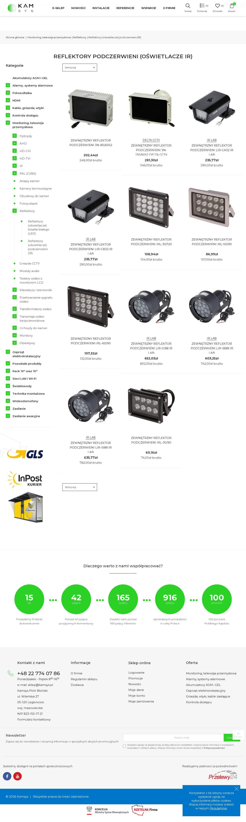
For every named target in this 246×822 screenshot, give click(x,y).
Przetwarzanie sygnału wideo (36, 299)
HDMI (16, 100)
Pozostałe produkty (27, 363)
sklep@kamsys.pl (40, 685)
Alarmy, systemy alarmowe (32, 85)
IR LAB (212, 140)
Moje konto (136, 695)
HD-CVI (25, 151)
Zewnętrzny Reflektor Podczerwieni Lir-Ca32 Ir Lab (211, 150)
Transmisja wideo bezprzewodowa (32, 318)
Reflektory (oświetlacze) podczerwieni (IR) (38, 247)
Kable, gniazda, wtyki (28, 108)
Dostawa (77, 685)
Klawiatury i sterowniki (36, 290)
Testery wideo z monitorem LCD (31, 280)
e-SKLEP (58, 8)
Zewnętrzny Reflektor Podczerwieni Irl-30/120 (151, 242)
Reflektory (27, 211)
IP (21, 166)
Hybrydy (26, 136)
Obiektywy (27, 343)
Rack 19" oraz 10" (24, 371)
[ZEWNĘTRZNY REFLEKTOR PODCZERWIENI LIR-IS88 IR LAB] (90, 405)
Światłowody (22, 386)
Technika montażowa (28, 393)
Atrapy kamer (30, 181)
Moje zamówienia (141, 701)
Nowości (78, 8)
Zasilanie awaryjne (26, 416)
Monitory (26, 335)
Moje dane (136, 690)
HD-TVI (25, 158)
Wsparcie (148, 8)
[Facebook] (7, 776)
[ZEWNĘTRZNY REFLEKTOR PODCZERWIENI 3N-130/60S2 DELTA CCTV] (151, 108)
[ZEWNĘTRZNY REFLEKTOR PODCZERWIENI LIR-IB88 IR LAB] (211, 306)
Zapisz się (232, 737)
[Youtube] (17, 776)
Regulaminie (218, 808)
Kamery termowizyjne (36, 188)
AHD (23, 143)
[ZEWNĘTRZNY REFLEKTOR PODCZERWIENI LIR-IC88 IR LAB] (151, 306)
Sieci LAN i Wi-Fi (24, 378)
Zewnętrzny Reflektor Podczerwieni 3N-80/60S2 (90, 143)
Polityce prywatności (214, 748)
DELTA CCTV (151, 140)
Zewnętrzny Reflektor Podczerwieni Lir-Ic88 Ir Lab (151, 348)
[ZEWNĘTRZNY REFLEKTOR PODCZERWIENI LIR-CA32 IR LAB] (211, 108)
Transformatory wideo (36, 309)
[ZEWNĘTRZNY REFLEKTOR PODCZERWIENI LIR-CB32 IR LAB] (90, 207)
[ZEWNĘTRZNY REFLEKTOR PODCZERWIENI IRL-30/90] (151, 405)
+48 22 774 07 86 (38, 673)
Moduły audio (29, 271)
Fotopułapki (28, 203)
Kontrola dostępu (25, 115)
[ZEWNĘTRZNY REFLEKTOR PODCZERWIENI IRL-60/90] (90, 306)
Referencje (125, 8)
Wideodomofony (25, 401)
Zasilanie (19, 408)
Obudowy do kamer (34, 196)
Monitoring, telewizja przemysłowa (28, 125)
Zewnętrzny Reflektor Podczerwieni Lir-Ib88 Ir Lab (212, 348)
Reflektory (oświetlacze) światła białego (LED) (38, 227)
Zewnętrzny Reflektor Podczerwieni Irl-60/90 (91, 341)
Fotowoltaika (22, 93)
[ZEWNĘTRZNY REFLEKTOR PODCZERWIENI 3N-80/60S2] (90, 108)
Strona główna (15, 37)
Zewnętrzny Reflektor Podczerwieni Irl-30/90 (151, 440)
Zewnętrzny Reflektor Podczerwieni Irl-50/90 (212, 242)
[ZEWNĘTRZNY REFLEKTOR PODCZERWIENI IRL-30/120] (151, 207)
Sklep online (139, 663)
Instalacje (101, 8)
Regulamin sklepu (84, 679)
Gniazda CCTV (30, 263)
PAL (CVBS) (28, 173)
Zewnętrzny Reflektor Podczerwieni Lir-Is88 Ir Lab (91, 447)
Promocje (135, 678)
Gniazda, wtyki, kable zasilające (208, 696)
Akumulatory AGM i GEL (30, 78)
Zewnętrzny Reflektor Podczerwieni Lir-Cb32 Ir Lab (90, 249)
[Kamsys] (24, 8)
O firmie (169, 8)
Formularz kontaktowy (34, 719)
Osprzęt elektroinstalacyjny (26, 354)
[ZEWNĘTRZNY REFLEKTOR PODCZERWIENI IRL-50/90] (211, 207)
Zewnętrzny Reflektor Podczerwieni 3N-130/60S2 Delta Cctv (151, 150)
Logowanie (136, 672)
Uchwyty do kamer (33, 328)
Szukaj (187, 11)
